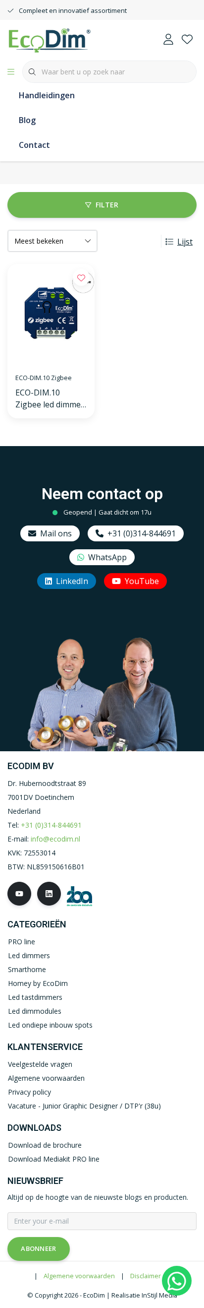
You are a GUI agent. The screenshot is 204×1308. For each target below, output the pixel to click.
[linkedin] (49, 894)
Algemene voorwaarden (79, 1275)
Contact (34, 144)
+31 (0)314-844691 (141, 533)
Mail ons (56, 533)
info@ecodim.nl (55, 839)
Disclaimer (145, 1275)
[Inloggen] (168, 40)
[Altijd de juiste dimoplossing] (49, 39)
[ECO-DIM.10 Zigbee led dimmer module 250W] (51, 314)
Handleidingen (47, 95)
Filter (107, 204)
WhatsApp (107, 557)
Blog (27, 120)
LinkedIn (72, 581)
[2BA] (79, 895)
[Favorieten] (187, 40)
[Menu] (10, 72)
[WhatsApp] (177, 1281)
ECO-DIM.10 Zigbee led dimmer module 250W (49, 398)
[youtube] (19, 894)
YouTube (142, 581)
